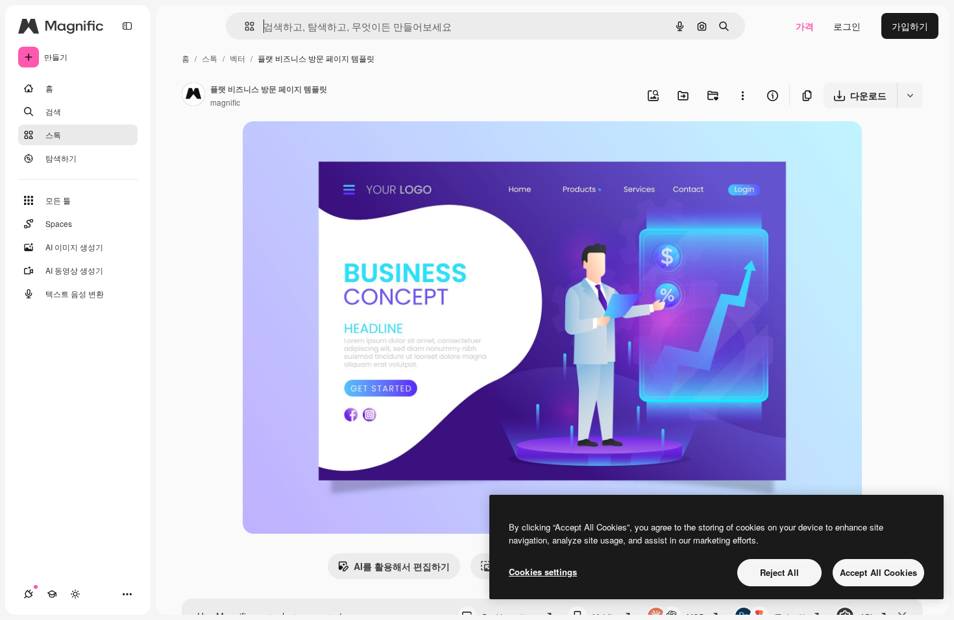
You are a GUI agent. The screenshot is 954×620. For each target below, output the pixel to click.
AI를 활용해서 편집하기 (402, 566)
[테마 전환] (75, 594)
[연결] (28, 594)
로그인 (847, 25)
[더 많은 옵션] (742, 95)
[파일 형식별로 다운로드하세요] (910, 95)
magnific (225, 102)
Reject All (779, 572)
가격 (805, 25)
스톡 (209, 58)
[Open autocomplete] (244, 26)
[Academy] (52, 594)
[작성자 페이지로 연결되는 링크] (193, 95)
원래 (317, 146)
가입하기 (910, 25)
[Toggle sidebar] (127, 26)
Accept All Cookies (878, 572)
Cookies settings (543, 572)
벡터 (237, 58)
